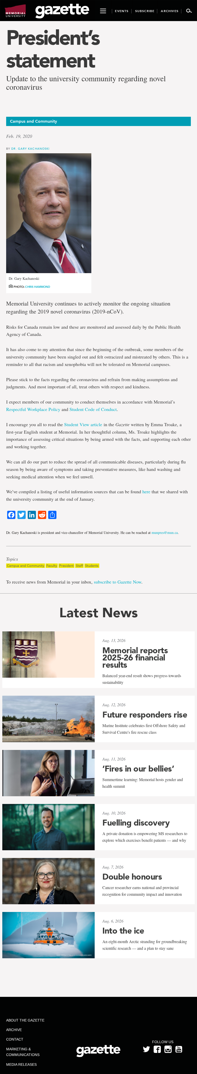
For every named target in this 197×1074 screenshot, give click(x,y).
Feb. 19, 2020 (19, 136)
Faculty (51, 566)
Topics (12, 559)
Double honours (132, 876)
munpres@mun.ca (165, 532)
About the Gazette (25, 1020)
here (146, 491)
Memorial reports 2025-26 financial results (135, 657)
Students (91, 566)
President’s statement (52, 48)
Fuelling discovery (136, 822)
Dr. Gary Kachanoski (30, 148)
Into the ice (123, 930)
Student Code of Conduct (93, 409)
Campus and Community (25, 566)
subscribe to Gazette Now (117, 582)
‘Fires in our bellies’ (138, 768)
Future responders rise (144, 714)
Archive (14, 1030)
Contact (14, 1039)
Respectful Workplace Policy (33, 409)
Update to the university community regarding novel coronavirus (86, 82)
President (66, 566)
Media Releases (21, 1064)
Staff (79, 566)
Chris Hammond (37, 287)
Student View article (83, 424)
